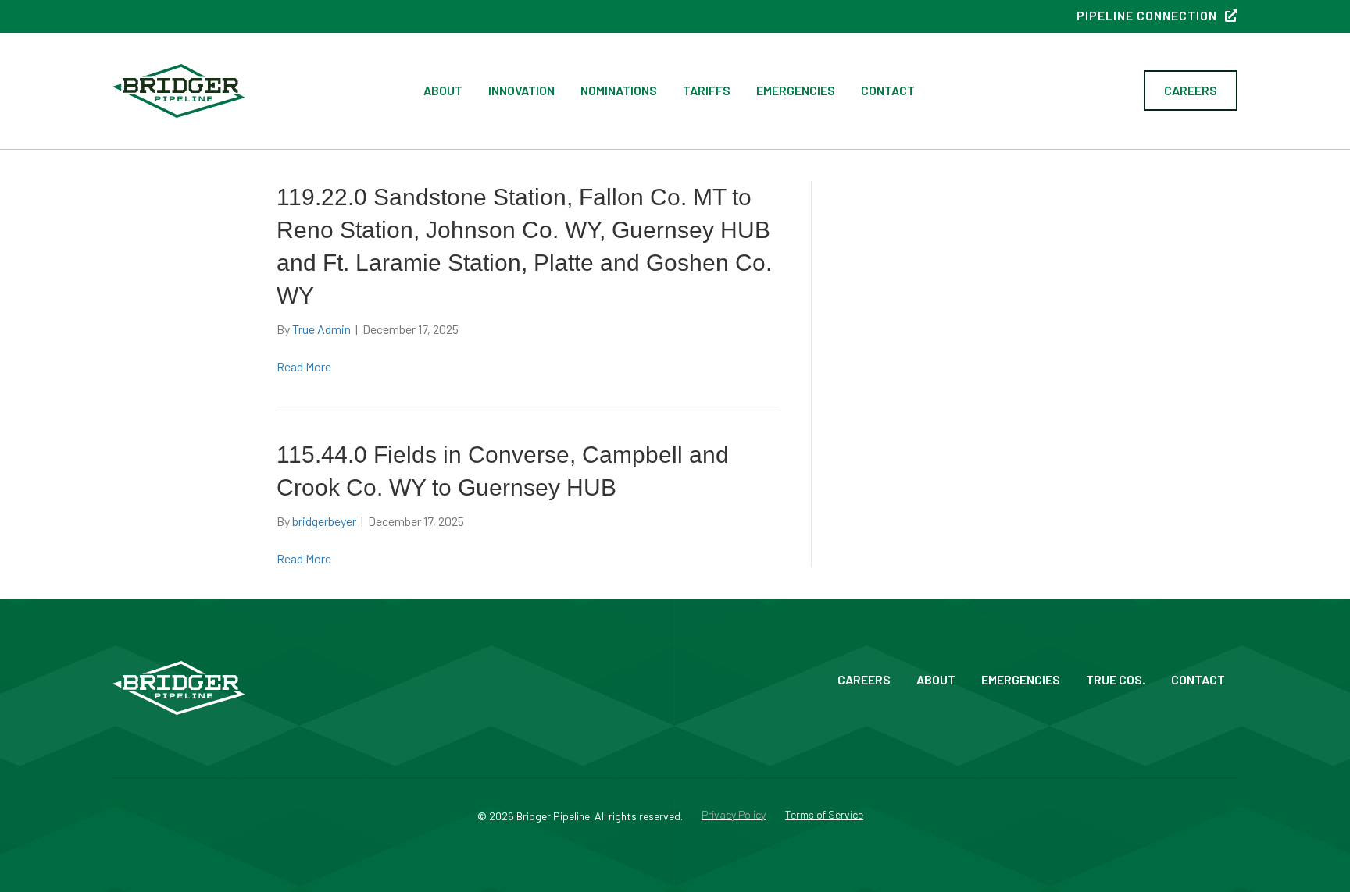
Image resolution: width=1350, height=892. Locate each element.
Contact (888, 90)
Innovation (521, 90)
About (442, 90)
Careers (864, 679)
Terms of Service (824, 815)
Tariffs (706, 90)
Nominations (618, 90)
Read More (304, 366)
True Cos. (1115, 679)
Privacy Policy (734, 815)
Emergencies (795, 90)
